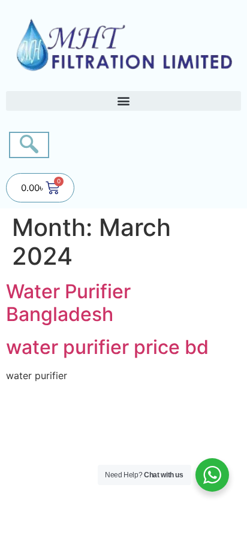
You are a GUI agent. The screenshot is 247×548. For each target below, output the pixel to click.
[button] (123, 101)
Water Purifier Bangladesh (68, 303)
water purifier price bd (107, 347)
